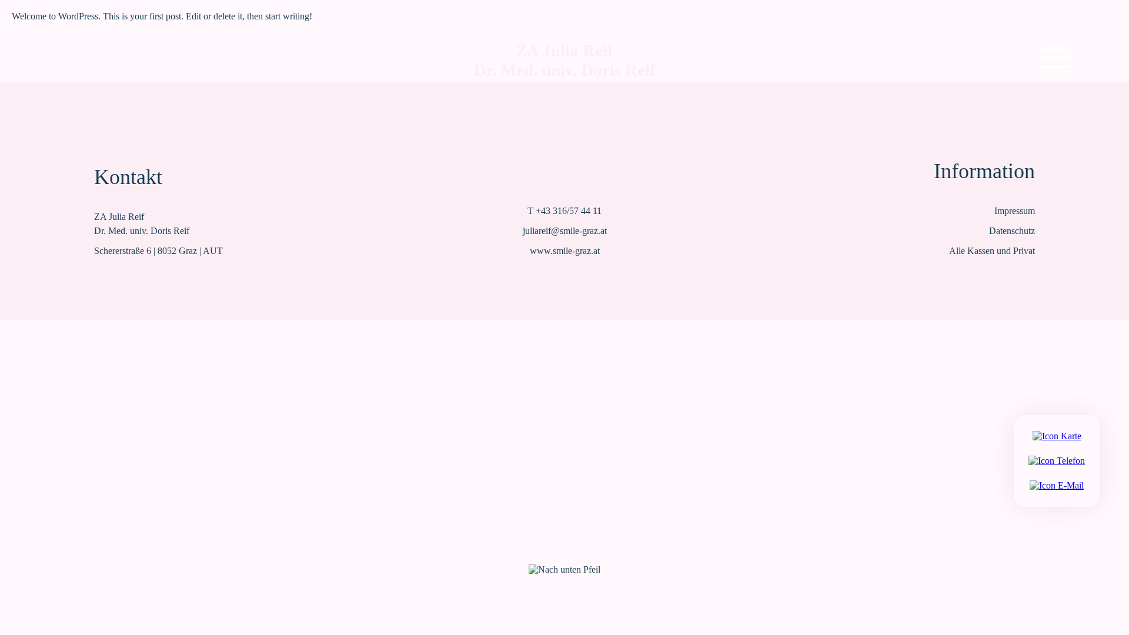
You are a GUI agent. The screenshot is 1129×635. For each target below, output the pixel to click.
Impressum (1014, 211)
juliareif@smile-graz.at (565, 231)
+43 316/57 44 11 (569, 211)
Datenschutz (1012, 231)
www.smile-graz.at (565, 251)
